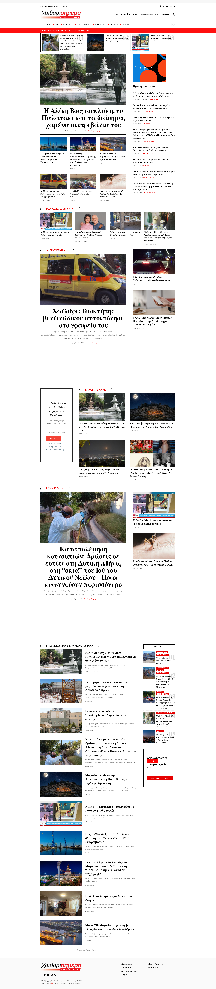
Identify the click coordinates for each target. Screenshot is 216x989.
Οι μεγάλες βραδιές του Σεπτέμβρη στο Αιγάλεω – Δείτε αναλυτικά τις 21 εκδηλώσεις (151, 472)
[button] (174, 14)
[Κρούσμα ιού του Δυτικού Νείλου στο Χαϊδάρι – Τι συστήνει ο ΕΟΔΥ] (113, 181)
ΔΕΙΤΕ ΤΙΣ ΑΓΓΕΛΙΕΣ (160, 778)
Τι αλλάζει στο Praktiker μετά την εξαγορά (163, 661)
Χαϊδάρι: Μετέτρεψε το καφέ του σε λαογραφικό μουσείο (161, 38)
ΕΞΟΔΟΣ (146, 165)
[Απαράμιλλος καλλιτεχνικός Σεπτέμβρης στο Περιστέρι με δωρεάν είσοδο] (90, 221)
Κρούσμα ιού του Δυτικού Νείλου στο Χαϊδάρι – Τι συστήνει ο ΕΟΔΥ (111, 194)
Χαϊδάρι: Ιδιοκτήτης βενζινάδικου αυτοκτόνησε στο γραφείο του (52, 194)
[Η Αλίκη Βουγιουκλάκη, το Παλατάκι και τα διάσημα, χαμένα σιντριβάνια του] (83, 79)
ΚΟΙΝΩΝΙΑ (146, 123)
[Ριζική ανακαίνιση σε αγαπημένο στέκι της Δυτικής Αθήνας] (125, 221)
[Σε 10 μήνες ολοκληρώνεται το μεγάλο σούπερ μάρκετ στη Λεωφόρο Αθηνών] (61, 691)
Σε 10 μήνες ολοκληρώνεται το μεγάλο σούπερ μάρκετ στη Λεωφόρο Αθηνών (151, 107)
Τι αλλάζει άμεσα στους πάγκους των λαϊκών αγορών (81, 194)
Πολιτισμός (95, 389)
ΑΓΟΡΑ (159, 713)
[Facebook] (160, 6)
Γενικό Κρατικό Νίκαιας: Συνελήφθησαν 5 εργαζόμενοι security (153, 119)
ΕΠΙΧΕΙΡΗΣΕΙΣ (147, 111)
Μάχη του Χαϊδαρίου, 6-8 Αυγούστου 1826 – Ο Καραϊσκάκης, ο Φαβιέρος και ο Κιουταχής (165, 681)
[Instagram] (171, 6)
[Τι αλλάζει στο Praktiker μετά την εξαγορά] (149, 657)
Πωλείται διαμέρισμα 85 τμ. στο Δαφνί (108, 898)
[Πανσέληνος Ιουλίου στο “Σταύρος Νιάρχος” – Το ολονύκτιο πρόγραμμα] (149, 736)
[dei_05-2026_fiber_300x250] (149, 68)
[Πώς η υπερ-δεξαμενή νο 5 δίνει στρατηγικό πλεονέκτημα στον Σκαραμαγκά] (53, 144)
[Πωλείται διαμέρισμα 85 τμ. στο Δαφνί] (61, 903)
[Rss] (174, 6)
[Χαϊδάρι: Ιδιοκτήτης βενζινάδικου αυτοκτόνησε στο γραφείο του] (53, 181)
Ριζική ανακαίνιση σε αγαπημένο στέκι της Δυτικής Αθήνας (125, 233)
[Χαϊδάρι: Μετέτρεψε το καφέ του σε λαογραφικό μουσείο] (140, 42)
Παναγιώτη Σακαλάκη (76, 983)
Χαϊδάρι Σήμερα (95, 130)
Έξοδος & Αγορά (60, 208)
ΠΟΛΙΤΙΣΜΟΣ (154, 99)
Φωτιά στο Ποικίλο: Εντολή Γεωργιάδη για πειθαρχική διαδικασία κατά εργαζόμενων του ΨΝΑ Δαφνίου (165, 702)
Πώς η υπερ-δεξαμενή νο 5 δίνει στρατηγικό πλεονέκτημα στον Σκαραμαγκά (52, 158)
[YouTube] (167, 6)
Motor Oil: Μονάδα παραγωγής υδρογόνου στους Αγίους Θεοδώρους (112, 156)
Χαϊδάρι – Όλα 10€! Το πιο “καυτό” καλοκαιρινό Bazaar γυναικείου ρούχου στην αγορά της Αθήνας (158, 236)
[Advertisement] (108, 366)
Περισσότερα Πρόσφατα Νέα (69, 645)
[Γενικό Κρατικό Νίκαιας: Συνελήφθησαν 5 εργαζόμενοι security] (61, 720)
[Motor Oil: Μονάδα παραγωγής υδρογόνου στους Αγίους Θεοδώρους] (113, 144)
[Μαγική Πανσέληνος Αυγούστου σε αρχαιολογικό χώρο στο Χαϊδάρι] (102, 453)
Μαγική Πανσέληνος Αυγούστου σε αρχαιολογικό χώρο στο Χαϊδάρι (100, 471)
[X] (163, 6)
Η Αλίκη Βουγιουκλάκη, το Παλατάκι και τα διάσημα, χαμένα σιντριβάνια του (83, 117)
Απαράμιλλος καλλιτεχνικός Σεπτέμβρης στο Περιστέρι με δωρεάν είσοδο (88, 235)
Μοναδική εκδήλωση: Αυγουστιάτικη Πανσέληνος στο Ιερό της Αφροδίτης (117, 38)
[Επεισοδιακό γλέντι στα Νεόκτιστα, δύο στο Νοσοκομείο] (154, 261)
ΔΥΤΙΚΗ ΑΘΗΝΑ (149, 192)
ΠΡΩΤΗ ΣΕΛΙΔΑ (148, 141)
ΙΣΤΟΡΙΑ (160, 670)
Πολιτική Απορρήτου (54, 449)
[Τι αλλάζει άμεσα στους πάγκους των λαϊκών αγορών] (83, 181)
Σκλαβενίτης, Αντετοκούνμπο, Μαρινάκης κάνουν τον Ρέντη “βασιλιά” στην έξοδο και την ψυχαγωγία (83, 159)
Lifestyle (55, 488)
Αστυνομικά (57, 250)
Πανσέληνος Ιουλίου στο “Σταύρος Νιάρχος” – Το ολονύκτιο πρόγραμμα (165, 738)
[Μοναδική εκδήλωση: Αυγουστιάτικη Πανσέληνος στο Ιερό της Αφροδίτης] (95, 42)
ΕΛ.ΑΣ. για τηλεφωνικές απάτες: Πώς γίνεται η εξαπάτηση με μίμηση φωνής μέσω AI (152, 321)
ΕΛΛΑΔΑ (160, 692)
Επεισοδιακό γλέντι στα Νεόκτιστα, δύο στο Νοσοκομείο (151, 278)
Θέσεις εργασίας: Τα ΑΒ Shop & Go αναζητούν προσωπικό (64, 30)
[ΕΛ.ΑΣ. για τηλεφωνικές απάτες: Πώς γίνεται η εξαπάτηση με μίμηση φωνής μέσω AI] (154, 302)
